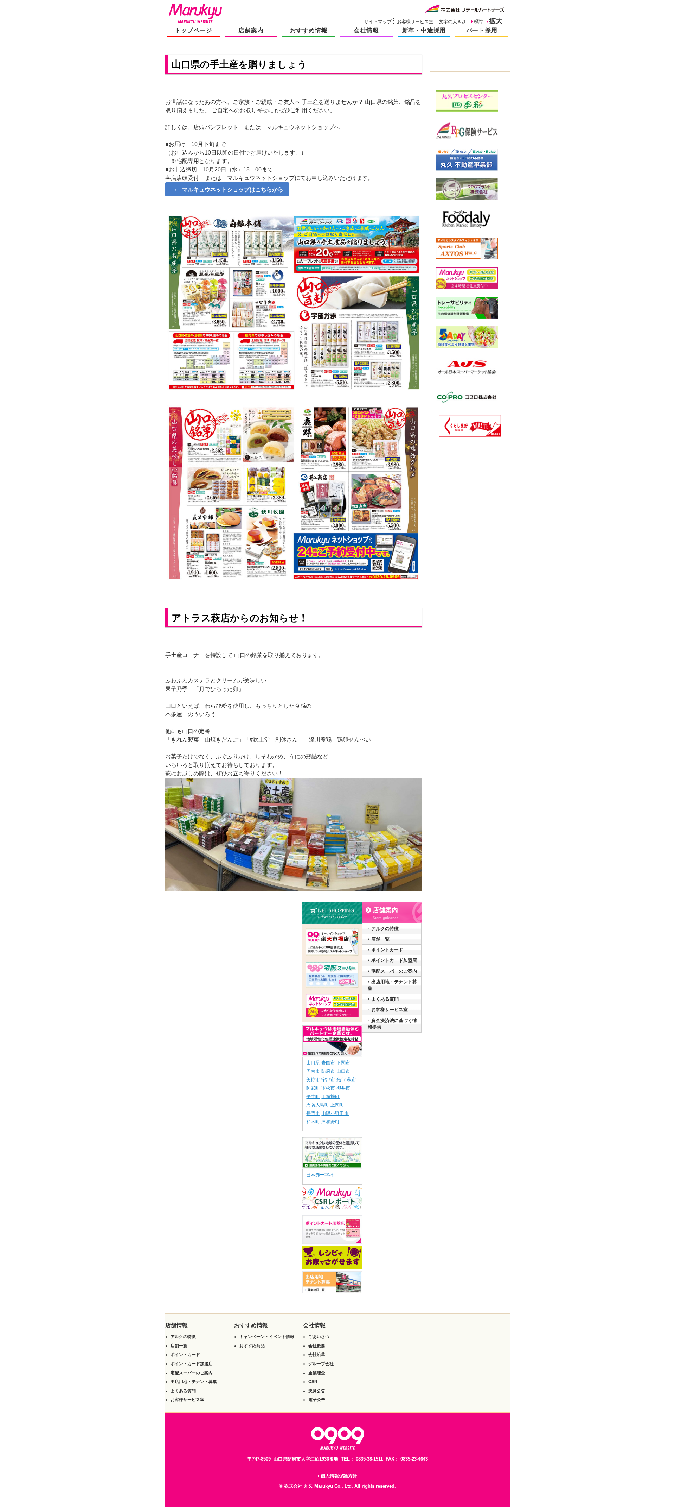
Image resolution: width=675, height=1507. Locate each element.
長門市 (313, 1113)
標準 (479, 21)
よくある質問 (385, 999)
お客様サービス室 (415, 21)
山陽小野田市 (335, 1113)
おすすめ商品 (252, 1345)
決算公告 (316, 1390)
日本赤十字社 (320, 1175)
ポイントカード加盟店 (394, 960)
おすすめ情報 (309, 30)
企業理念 (316, 1372)
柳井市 (343, 1088)
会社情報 (366, 30)
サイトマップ (378, 21)
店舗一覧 (380, 939)
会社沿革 (316, 1354)
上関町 (337, 1105)
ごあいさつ (318, 1336)
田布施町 (330, 1096)
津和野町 (330, 1121)
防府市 (328, 1071)
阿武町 (313, 1088)
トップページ (193, 30)
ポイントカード (387, 949)
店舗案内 (250, 30)
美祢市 (313, 1079)
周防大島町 (317, 1105)
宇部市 (328, 1079)
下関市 (343, 1062)
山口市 (343, 1071)
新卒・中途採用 (424, 30)
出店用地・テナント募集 (392, 985)
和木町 (313, 1121)
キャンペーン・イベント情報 (266, 1336)
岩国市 (328, 1062)
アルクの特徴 (385, 928)
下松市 (328, 1088)
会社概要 (316, 1345)
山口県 (313, 1062)
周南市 (313, 1071)
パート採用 (481, 30)
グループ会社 (321, 1363)
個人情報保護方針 (339, 1475)
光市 (341, 1079)
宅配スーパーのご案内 (394, 971)
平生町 (313, 1096)
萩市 (351, 1079)
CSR (312, 1381)
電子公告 (316, 1399)
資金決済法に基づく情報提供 (392, 1024)
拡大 (495, 21)
